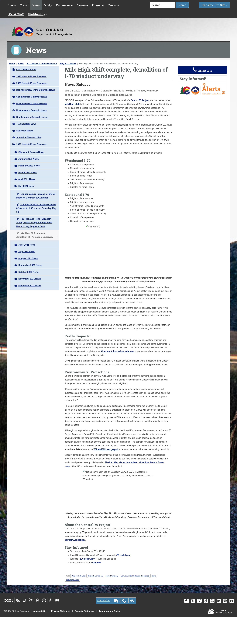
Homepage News (72, 580)
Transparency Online (110, 611)
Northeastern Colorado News (31, 110)
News (36, 5)
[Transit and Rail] (24, 600)
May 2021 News (68, 63)
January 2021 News (28, 159)
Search (182, 5)
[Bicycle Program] (17, 600)
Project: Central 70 (95, 576)
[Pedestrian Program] (50, 600)
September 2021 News (30, 265)
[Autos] (44, 600)
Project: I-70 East (78, 576)
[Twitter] (193, 600)
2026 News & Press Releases (31, 76)
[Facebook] (186, 600)
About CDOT (16, 14)
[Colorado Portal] (220, 611)
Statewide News (24, 131)
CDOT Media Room (26, 69)
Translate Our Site (213, 5)
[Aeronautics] (31, 600)
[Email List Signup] (225, 600)
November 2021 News (29, 279)
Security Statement (84, 611)
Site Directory (36, 14)
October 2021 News (28, 272)
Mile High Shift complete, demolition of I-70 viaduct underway (34, 235)
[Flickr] (231, 600)
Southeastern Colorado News (31, 97)
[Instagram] (199, 600)
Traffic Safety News (26, 124)
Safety (48, 5)
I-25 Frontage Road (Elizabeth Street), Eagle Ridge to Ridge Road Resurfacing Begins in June (34, 223)
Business (82, 5)
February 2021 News (29, 166)
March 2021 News (27, 172)
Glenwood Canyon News (31, 152)
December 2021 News (29, 285)
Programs (98, 5)
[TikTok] (206, 600)
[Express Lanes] (8, 600)
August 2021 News (28, 258)
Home (12, 5)
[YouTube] (212, 600)
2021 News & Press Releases (42, 63)
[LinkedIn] (218, 600)
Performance (64, 5)
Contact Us (103, 600)
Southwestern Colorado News (31, 117)
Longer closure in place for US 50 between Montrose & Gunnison (35, 196)
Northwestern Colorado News (31, 103)
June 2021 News (26, 245)
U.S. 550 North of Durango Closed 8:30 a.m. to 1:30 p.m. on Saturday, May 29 (36, 208)
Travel (24, 5)
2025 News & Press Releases (31, 83)
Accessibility (40, 611)
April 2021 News (26, 179)
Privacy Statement (60, 611)
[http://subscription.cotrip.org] (202, 89)
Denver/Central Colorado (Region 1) (135, 576)
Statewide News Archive (28, 137)
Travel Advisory (112, 576)
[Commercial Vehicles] (57, 600)
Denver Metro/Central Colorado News (35, 90)
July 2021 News (26, 251)
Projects (113, 5)
